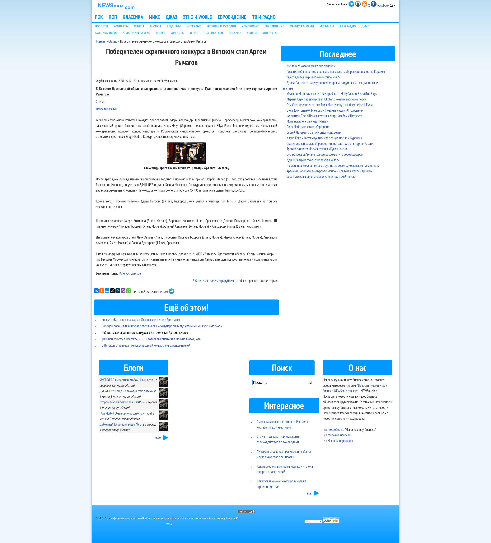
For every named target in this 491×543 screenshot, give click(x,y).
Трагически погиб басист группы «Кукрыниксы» (317, 148)
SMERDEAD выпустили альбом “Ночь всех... (126, 379)
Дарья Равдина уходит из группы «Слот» (313, 159)
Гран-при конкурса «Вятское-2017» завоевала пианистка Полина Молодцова (151, 338)
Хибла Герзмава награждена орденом (311, 65)
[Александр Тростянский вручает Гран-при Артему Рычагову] (186, 162)
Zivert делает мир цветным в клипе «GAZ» (313, 77)
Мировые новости (339, 435)
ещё (158, 437)
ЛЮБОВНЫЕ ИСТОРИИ (221, 26)
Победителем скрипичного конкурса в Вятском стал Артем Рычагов (144, 332)
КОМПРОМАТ (250, 26)
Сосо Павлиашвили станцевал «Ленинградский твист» (321, 176)
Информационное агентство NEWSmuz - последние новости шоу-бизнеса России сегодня (159, 518)
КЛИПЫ (139, 26)
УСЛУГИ (252, 32)
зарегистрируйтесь (222, 280)
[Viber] (123, 290)
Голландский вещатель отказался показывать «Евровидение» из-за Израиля (336, 71)
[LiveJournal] (117, 290)
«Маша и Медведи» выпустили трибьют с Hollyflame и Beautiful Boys (332, 93)
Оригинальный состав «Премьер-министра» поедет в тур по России (330, 143)
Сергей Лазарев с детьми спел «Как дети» (314, 132)
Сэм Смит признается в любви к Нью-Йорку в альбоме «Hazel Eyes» (330, 104)
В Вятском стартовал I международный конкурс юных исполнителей (145, 345)
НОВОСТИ (101, 26)
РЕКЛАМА (235, 32)
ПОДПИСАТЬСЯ (213, 32)
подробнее (335, 429)
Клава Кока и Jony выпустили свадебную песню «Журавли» (324, 137)
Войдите (198, 280)
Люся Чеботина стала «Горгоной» (308, 126)
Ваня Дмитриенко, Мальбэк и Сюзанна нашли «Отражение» (325, 110)
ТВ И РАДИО (264, 17)
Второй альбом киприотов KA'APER (121, 402)
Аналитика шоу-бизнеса (222, 518)
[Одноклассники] (101, 290)
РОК (99, 17)
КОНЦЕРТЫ (121, 26)
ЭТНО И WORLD (197, 17)
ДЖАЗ (171, 17)
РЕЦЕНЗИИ (174, 26)
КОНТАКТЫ (269, 32)
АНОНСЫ (155, 26)
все (309, 493)
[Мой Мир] (107, 290)
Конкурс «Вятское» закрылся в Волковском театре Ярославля (140, 319)
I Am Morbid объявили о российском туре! (125, 413)
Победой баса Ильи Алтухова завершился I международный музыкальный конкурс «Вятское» (161, 325)
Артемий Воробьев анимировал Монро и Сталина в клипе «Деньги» (329, 171)
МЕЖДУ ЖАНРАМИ (302, 26)
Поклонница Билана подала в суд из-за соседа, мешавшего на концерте (333, 165)
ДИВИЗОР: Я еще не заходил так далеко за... (128, 390)
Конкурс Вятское (130, 273)
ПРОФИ (161, 32)
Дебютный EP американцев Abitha (121, 424)
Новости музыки (106, 108)
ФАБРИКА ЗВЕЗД (106, 32)
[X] (112, 290)
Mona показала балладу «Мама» (307, 121)
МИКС (154, 17)
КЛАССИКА (133, 17)
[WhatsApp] (128, 290)
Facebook (383, 5)
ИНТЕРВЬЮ (193, 26)
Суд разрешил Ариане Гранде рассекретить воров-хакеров (325, 154)
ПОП (113, 17)
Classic (112, 41)
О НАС (194, 32)
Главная (100, 41)
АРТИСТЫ (177, 32)
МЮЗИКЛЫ (327, 26)
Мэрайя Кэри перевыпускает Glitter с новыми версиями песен (326, 99)
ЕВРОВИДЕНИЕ (232, 17)
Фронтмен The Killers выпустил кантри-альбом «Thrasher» (324, 115)
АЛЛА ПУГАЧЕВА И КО (136, 32)
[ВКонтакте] (96, 290)
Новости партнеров (340, 440)
